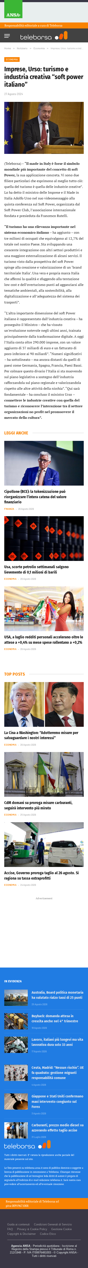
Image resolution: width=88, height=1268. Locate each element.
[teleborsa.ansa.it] (44, 35)
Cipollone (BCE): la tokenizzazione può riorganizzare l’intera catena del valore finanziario (35, 496)
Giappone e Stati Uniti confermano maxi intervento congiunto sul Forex (57, 1101)
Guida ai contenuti (18, 1224)
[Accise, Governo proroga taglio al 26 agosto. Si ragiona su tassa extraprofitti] (44, 844)
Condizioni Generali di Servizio (53, 1224)
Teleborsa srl (50, 1201)
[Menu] (7, 34)
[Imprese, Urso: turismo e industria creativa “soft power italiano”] (44, 128)
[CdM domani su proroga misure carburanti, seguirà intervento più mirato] (44, 774)
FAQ (10, 1229)
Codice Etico (48, 1233)
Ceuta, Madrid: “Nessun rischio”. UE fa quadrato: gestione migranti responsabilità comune (58, 1072)
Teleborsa (56, 25)
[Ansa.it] (13, 11)
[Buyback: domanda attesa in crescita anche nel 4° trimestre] (16, 1021)
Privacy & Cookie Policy (32, 1229)
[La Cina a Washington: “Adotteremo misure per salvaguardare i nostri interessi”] (44, 704)
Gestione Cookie (61, 1229)
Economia (12, 59)
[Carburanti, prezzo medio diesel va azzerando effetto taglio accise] (16, 1130)
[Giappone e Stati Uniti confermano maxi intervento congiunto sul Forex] (16, 1101)
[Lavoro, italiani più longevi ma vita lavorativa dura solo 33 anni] (16, 1045)
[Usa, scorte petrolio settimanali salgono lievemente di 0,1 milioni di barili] (44, 538)
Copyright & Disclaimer (21, 1233)
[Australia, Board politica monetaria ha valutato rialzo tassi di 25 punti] (16, 998)
